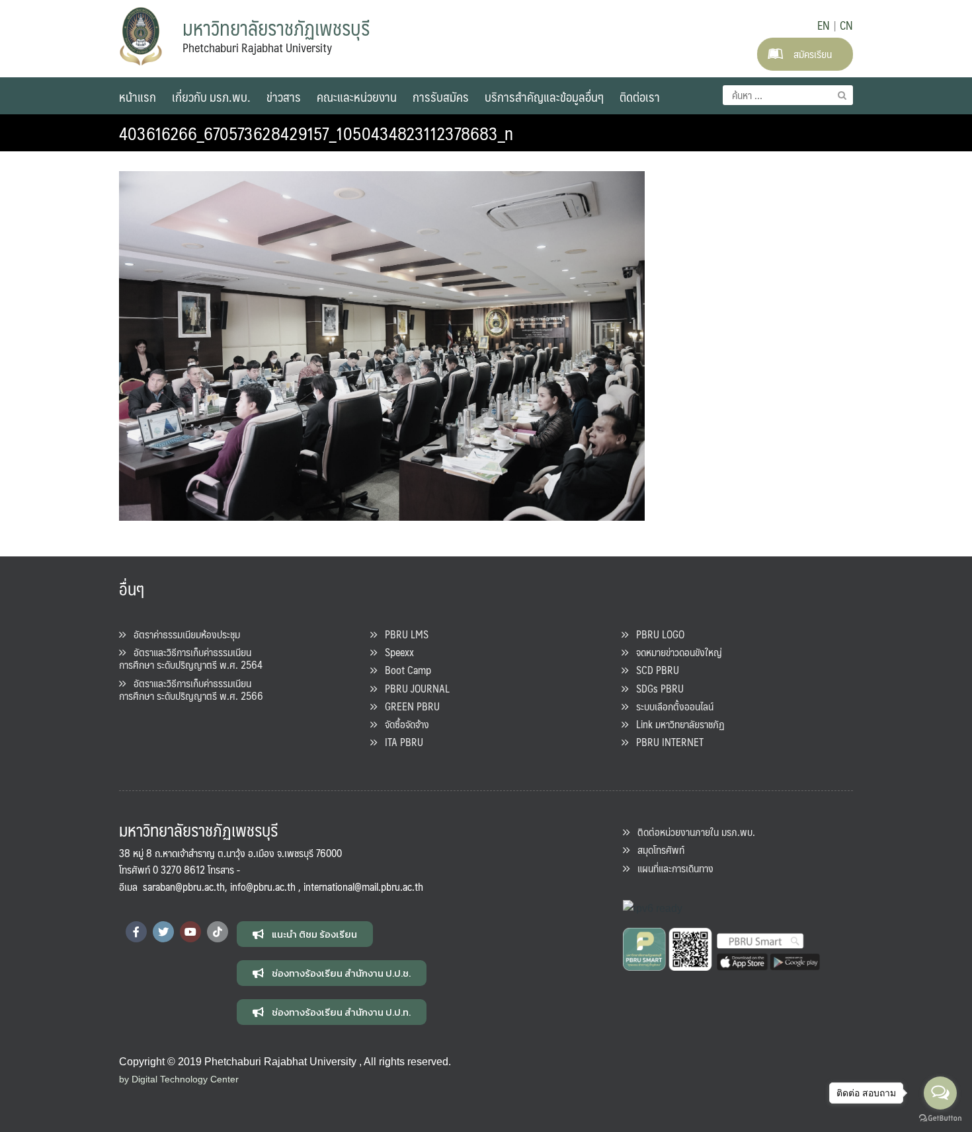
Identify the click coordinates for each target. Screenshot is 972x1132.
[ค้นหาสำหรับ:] (788, 95)
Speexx (395, 652)
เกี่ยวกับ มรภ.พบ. (211, 96)
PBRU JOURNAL (413, 688)
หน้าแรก (137, 96)
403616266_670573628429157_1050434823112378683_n (316, 132)
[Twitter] (163, 931)
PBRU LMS (402, 634)
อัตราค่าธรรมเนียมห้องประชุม (183, 634)
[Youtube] (190, 931)
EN (823, 25)
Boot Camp (404, 670)
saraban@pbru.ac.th (184, 886)
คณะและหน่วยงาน (357, 96)
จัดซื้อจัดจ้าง (403, 724)
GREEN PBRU (408, 706)
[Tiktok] (217, 931)
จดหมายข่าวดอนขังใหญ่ (675, 652)
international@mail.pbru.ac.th (363, 886)
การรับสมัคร (441, 96)
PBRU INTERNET (666, 742)
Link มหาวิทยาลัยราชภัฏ (676, 724)
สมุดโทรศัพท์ (656, 849)
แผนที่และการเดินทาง (671, 868)
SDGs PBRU (656, 688)
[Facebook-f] (136, 931)
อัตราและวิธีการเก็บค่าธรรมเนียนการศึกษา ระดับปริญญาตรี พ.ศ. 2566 (191, 689)
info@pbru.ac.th (263, 886)
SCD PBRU (653, 670)
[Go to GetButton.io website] (940, 1118)
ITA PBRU (400, 742)
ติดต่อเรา (640, 96)
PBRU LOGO (656, 634)
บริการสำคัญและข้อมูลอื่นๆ (544, 96)
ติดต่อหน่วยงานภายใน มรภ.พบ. (692, 832)
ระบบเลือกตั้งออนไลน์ (670, 706)
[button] (305, 934)
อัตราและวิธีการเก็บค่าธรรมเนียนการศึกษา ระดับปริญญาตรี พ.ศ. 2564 (191, 658)
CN (846, 25)
